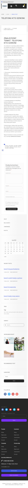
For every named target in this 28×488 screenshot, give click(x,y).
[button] (16, 5)
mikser (17, 312)
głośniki (15, 312)
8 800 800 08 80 (8, 461)
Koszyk (6, 230)
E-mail (7, 191)
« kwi (5, 256)
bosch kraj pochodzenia (11, 269)
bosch (5, 312)
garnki (12, 312)
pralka (20, 312)
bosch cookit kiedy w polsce (13, 278)
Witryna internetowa (10, 196)
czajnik (10, 312)
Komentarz (8, 173)
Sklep (5, 219)
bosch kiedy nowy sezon (12, 296)
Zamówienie (7, 226)
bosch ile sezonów (10, 287)
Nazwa (7, 185)
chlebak (7, 312)
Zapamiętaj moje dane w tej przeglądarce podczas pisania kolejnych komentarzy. (12, 204)
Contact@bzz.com (5, 466)
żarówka (7, 313)
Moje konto (7, 222)
